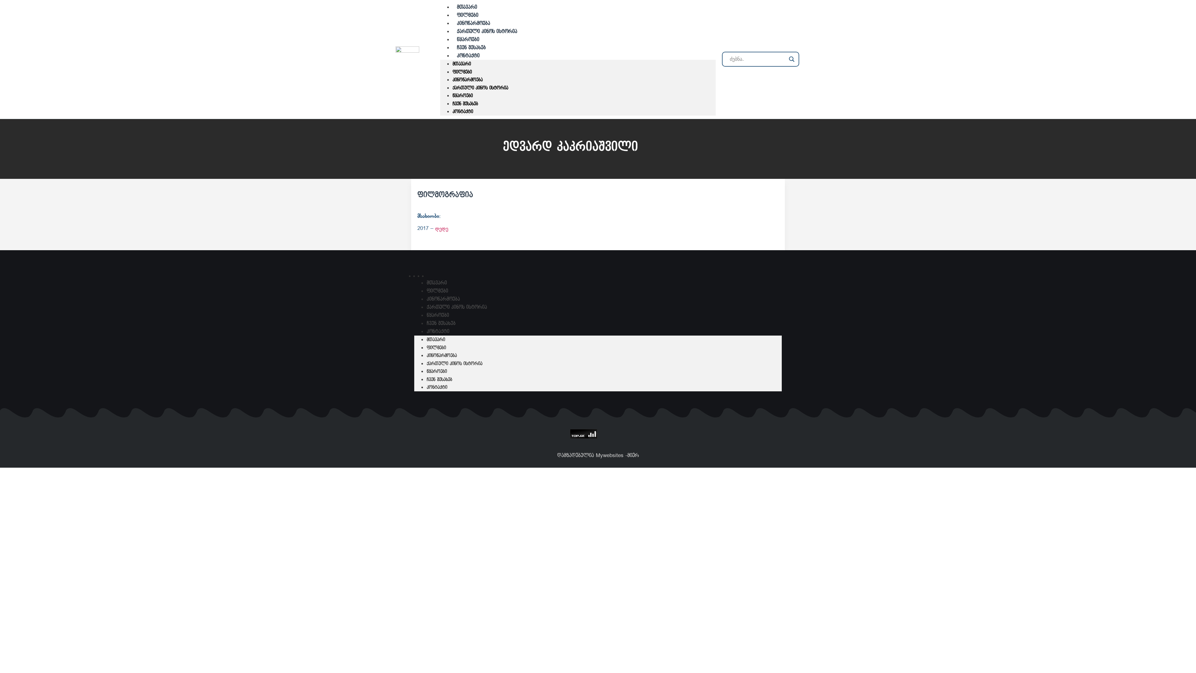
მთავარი (462, 64)
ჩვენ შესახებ (465, 104)
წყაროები (463, 95)
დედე (441, 229)
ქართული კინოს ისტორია (487, 31)
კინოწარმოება (468, 80)
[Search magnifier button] (791, 59)
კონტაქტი (468, 56)
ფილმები (462, 72)
